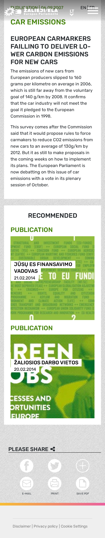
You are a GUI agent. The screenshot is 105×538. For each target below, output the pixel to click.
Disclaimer (22, 526)
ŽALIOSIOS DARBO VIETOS (46, 362)
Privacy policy (46, 526)
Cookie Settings (74, 526)
